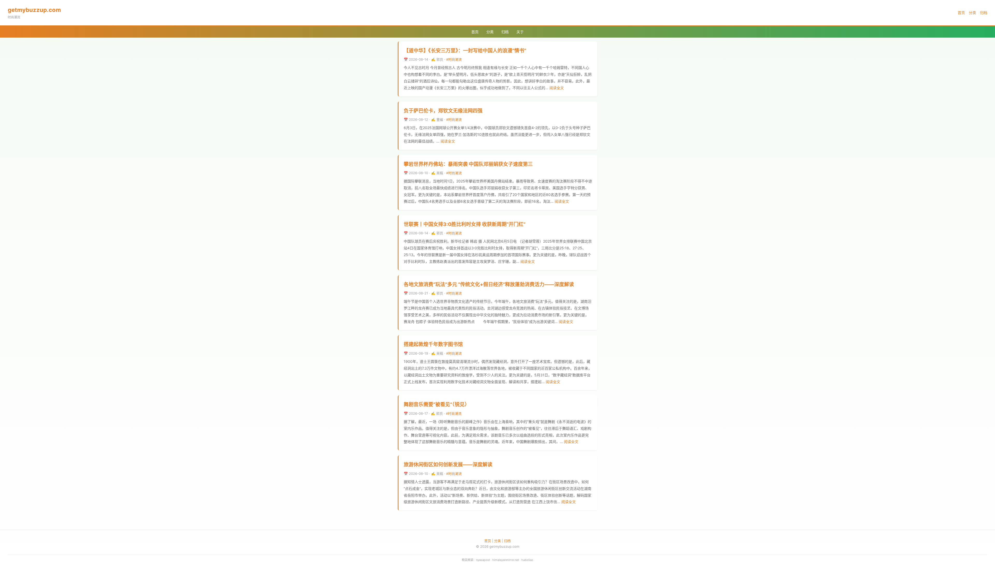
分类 (972, 12)
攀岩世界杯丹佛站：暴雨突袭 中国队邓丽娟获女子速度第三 (468, 164)
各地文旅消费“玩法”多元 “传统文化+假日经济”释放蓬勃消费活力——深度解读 (489, 284)
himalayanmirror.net (505, 560)
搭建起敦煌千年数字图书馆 (433, 344)
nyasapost (483, 560)
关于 (520, 32)
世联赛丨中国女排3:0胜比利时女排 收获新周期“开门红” (464, 224)
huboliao (527, 560)
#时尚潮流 (454, 59)
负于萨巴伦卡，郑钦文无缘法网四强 (443, 111)
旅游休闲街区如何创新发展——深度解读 (448, 465)
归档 (983, 12)
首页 (961, 12)
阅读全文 (556, 88)
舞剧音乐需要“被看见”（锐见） (437, 404)
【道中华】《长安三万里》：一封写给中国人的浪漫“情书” (465, 51)
